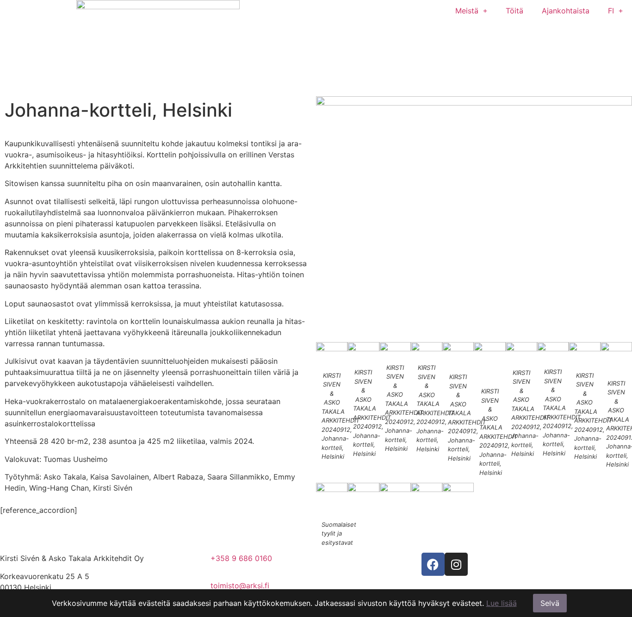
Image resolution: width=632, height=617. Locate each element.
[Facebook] (433, 564)
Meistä (466, 10)
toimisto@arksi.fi (240, 585)
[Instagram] (456, 564)
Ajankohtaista (565, 10)
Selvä (549, 603)
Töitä (514, 10)
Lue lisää (501, 603)
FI (611, 10)
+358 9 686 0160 (241, 558)
